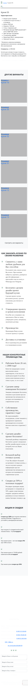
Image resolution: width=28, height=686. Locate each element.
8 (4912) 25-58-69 (21, 631)
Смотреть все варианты (14, 243)
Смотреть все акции (14, 570)
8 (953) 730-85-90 (21, 635)
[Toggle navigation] (3, 5)
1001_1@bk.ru (9, 642)
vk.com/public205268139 (15, 645)
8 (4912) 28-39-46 (21, 638)
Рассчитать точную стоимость (14, 60)
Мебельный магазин (16, 682)
